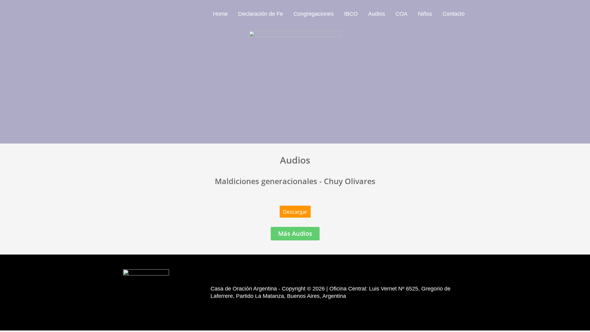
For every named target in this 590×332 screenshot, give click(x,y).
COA (401, 14)
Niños (425, 14)
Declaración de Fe (260, 14)
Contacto (453, 14)
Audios (376, 14)
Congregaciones (313, 14)
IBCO (351, 14)
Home (220, 14)
